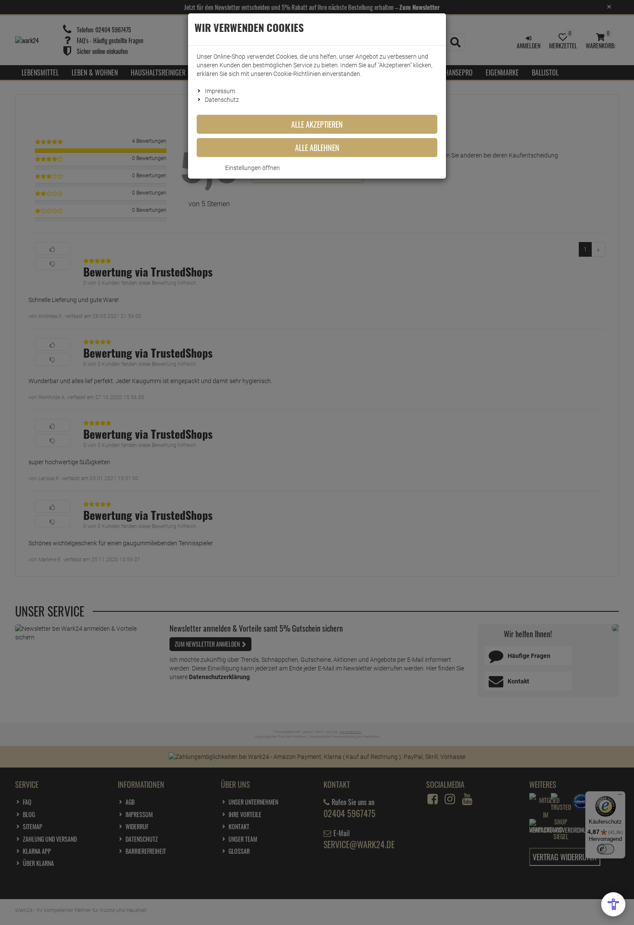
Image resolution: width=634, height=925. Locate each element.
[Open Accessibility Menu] (613, 904)
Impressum (220, 91)
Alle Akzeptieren (317, 124)
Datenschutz (222, 99)
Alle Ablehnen (317, 147)
